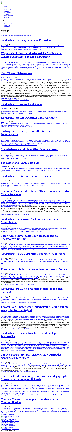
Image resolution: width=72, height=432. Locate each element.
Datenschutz (7, 25)
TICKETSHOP (8, 16)
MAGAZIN (7, 9)
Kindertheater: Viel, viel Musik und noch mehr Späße (33, 253)
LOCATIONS (8, 13)
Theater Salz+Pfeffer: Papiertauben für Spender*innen (34, 268)
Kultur (2, 44)
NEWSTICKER (5, 77)
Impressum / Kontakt (10, 24)
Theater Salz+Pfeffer (9, 206)
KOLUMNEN (8, 11)
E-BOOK (7, 17)
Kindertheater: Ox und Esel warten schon (26, 176)
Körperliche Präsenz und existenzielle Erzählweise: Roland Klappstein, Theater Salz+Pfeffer (31, 55)
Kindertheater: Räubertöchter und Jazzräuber (29, 117)
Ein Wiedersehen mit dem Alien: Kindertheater (29, 149)
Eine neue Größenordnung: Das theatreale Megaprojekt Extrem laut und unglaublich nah (34, 377)
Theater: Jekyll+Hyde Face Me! (20, 162)
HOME (6, 6)
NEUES (6, 8)
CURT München (9, 27)
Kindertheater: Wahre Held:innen (21, 104)
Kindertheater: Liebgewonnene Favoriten (26, 40)
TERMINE (7, 14)
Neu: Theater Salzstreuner (16, 73)
